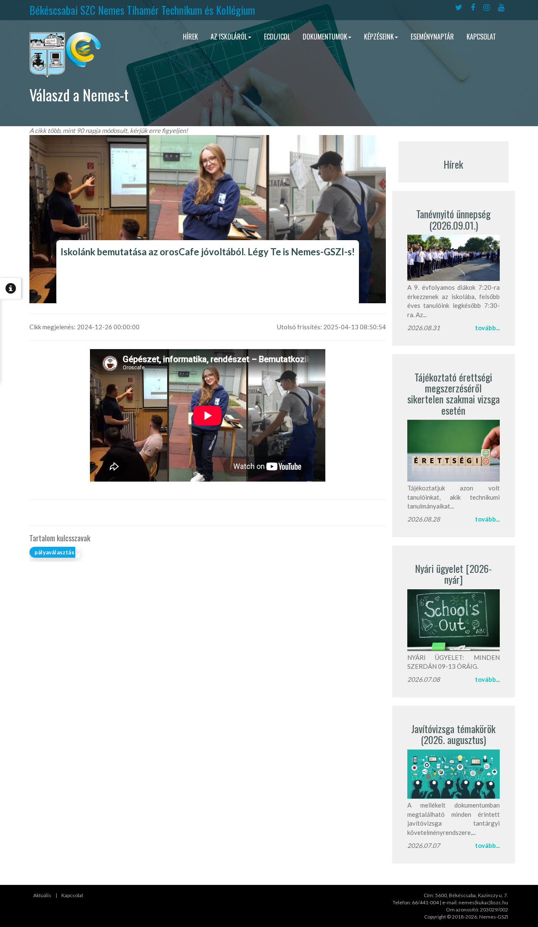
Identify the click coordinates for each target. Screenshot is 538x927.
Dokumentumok (325, 37)
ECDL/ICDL (277, 37)
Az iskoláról (229, 37)
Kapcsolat (481, 37)
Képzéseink (379, 37)
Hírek (190, 37)
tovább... (487, 327)
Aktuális (42, 895)
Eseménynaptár (432, 37)
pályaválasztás (54, 552)
